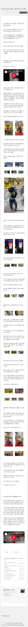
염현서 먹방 (6, 579)
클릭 (6, 53)
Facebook (15, 625)
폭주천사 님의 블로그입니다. (10, 592)
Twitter (10, 625)
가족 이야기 (12, 558)
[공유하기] (9, 552)
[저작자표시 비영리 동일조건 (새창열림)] (21, 552)
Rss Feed (5, 625)
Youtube (19, 625)
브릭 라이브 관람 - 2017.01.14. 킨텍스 (14, 9)
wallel (21, 623)
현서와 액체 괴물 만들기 (9, 575)
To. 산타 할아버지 (8, 573)
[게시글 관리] (11, 552)
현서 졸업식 (6, 568)
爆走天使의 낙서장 (9, 590)
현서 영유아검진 (7, 577)
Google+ (23, 625)
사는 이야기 (6, 558)
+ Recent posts (5, 616)
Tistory (12, 623)
